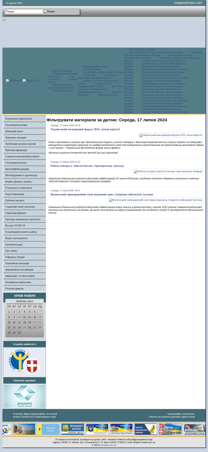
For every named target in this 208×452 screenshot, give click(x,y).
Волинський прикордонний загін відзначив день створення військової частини (102, 194)
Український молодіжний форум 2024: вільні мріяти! (85, 129)
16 (14, 322)
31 (19, 332)
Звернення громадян (15, 137)
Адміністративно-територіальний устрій (61, 86)
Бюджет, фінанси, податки (18, 181)
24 (19, 327)
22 (9, 327)
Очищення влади (107, 95)
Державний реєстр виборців (19, 269)
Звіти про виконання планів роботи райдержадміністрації (100, 89)
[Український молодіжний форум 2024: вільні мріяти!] (170, 135)
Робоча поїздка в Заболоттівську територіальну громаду (87, 165)
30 (14, 332)
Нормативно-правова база (18, 118)
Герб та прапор (61, 78)
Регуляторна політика (16, 125)
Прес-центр (11, 250)
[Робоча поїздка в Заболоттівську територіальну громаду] (168, 171)
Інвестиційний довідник (17, 169)
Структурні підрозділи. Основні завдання (97, 76)
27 (35, 327)
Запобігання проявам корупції (20, 143)
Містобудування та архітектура (21, 175)
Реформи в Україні (15, 257)
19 (29, 322)
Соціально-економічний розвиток (22, 156)
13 (35, 316)
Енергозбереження (14, 194)
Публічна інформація (16, 150)
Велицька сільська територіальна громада (163, 54)
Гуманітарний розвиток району (21, 231)
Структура (89, 75)
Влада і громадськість (16, 238)
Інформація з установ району (20, 275)
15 (9, 322)
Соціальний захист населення (20, 206)
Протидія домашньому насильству (22, 219)
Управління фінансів (15, 213)
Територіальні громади (142, 49)
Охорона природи (14, 288)
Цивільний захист (14, 131)
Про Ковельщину (62, 70)
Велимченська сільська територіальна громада (156, 52)
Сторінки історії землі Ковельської (63, 75)
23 (14, 327)
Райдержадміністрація (96, 66)
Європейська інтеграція (17, 263)
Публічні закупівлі (14, 200)
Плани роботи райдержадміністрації (95, 85)
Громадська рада (13, 244)
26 (29, 327)
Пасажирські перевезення (18, 282)
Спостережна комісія (15, 162)
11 (24, 316)
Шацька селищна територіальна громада (165, 112)
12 (29, 316)
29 (9, 332)
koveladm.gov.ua (108, 445)
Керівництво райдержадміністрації (103, 72)
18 (24, 322)
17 (19, 322)
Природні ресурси (63, 90)
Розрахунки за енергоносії (18, 187)
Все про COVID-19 (15, 225)
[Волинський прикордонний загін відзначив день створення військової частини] (155, 200)
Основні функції (92, 69)
